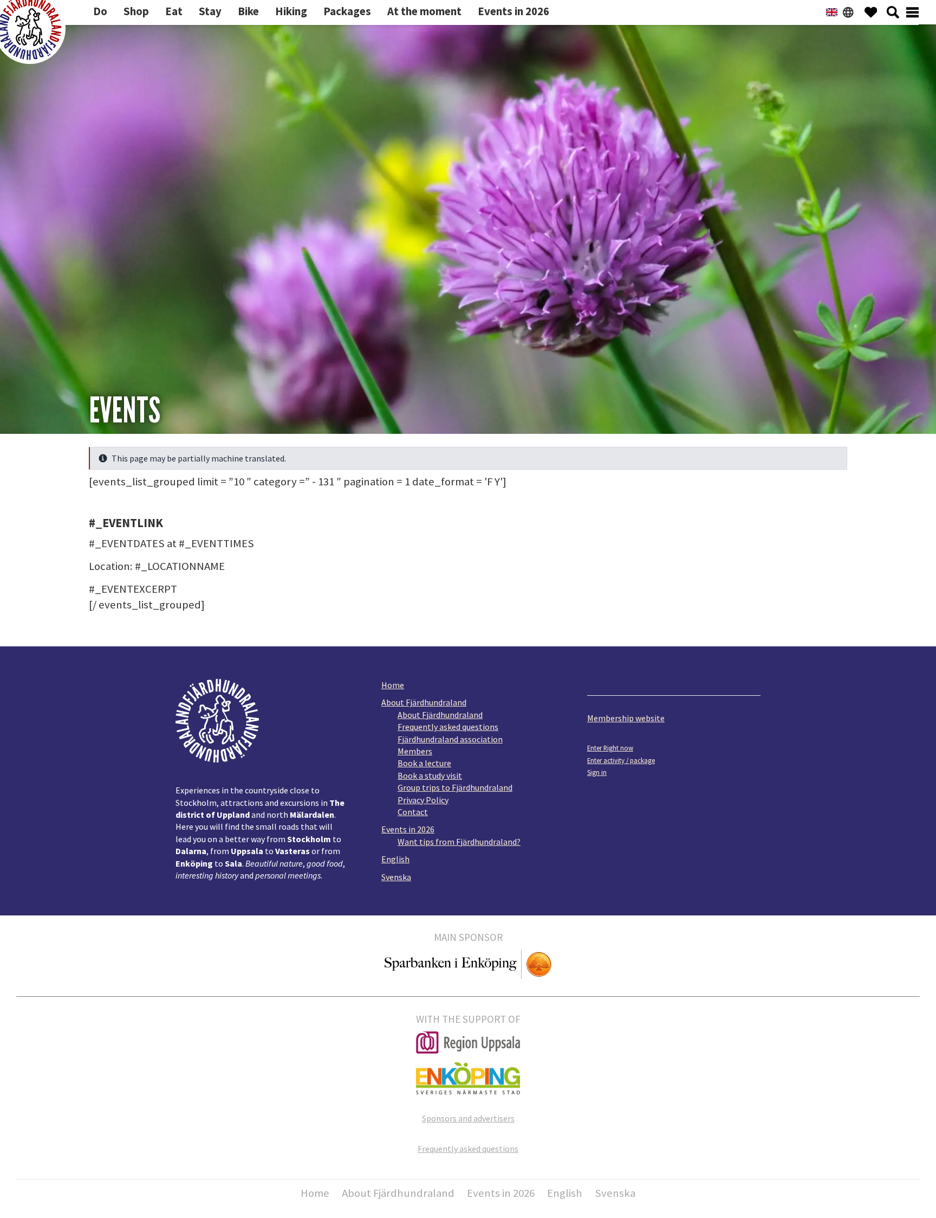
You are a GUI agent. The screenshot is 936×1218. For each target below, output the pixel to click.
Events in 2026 (407, 829)
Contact (413, 811)
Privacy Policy (423, 799)
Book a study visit (430, 775)
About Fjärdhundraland (423, 702)
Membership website (626, 718)
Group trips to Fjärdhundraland (455, 787)
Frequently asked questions (448, 726)
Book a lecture (424, 763)
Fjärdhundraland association (450, 739)
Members (415, 751)
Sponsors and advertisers (468, 1118)
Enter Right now (610, 747)
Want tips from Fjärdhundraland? (459, 841)
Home (392, 684)
